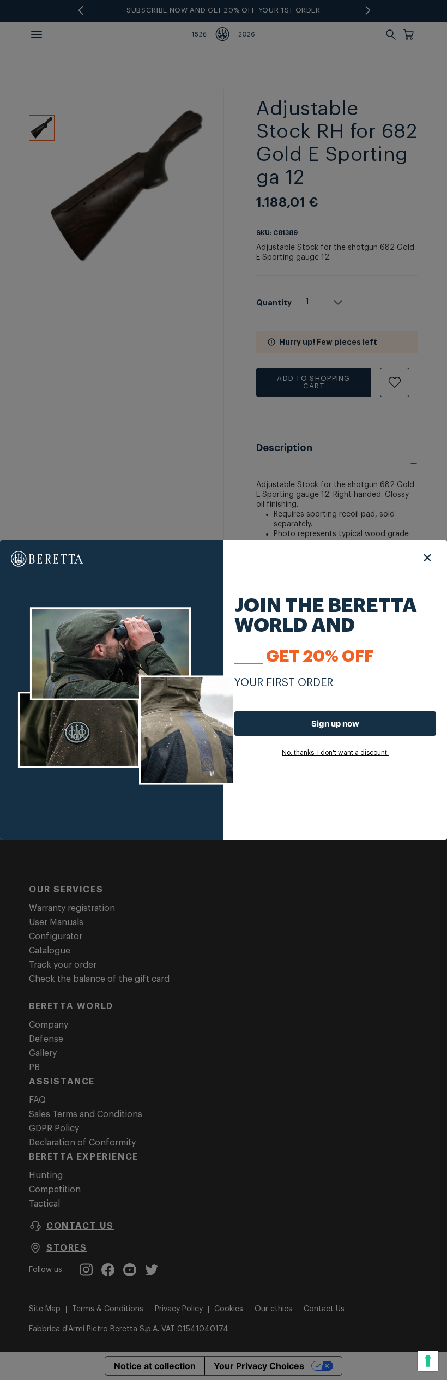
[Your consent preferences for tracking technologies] (428, 1361)
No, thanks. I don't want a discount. (335, 752)
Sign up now (335, 723)
